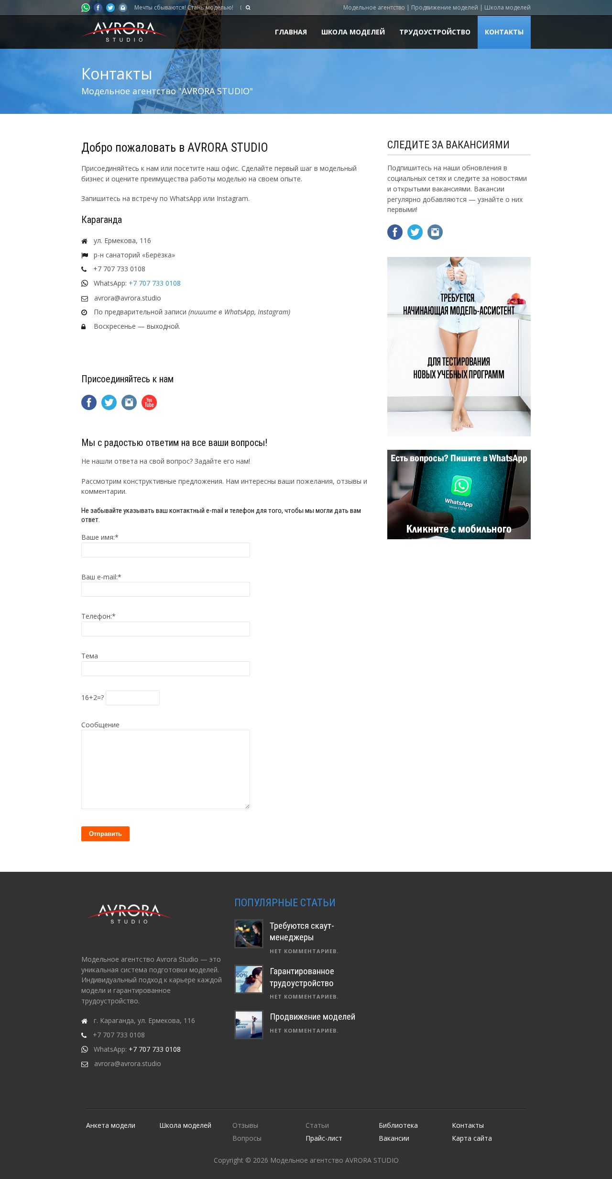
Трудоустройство (434, 31)
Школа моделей (353, 31)
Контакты (504, 31)
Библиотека (398, 1125)
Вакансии (394, 1138)
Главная (291, 31)
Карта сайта (472, 1138)
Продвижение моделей (312, 1016)
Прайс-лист (324, 1138)
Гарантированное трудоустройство (302, 977)
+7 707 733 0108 (155, 283)
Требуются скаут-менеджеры (302, 931)
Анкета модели (110, 1125)
